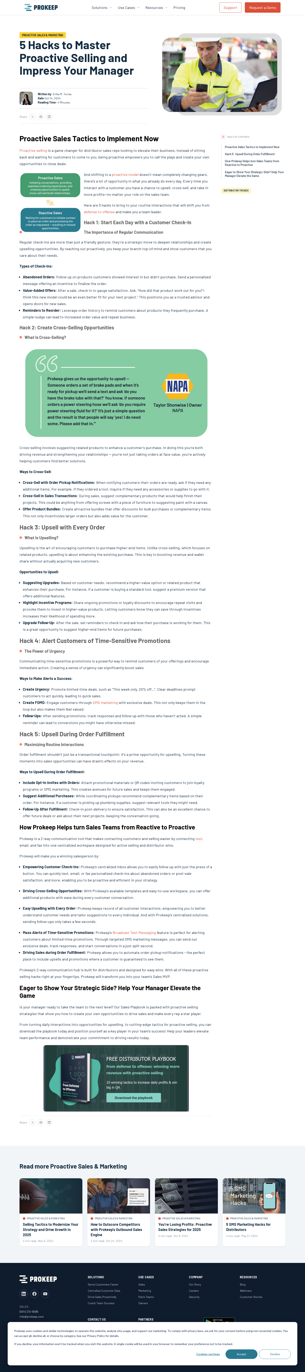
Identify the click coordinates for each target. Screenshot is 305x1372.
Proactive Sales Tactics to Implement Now (252, 147)
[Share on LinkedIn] (49, 116)
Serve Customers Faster (103, 1284)
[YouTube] (45, 1294)
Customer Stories (251, 1297)
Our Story (195, 1284)
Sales (141, 1284)
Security (194, 1297)
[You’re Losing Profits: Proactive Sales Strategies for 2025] (186, 1212)
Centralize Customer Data (104, 1290)
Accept (241, 1354)
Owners (143, 1303)
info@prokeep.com (32, 1316)
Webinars (246, 1290)
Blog (242, 1284)
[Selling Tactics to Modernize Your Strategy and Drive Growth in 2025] (51, 1212)
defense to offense (99, 211)
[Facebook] (34, 1294)
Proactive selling (33, 150)
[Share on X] (32, 116)
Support (230, 7)
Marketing (144, 1290)
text (198, 838)
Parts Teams (146, 1297)
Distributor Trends (236, 190)
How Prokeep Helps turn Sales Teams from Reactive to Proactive (252, 163)
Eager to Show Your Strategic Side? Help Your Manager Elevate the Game (254, 174)
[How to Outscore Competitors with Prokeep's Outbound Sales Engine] (118, 1212)
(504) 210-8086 (29, 1311)
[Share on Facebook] (41, 116)
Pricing (179, 7)
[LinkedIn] (24, 1294)
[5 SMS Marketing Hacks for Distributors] (254, 1212)
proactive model (125, 174)
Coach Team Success (101, 1303)
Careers (194, 1290)
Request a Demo (262, 7)
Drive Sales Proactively (102, 1297)
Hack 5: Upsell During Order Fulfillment (250, 154)
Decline (275, 1354)
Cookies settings (208, 1354)
